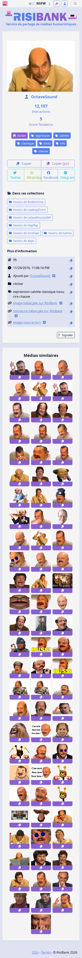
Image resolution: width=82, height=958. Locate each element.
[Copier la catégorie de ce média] (71, 284)
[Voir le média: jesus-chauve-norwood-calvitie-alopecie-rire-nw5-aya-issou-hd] (62, 412)
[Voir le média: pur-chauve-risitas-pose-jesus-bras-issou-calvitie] (41, 540)
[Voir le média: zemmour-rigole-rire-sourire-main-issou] (62, 881)
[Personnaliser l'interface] (56, 4)
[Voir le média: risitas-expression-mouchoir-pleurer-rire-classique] (19, 455)
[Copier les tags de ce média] (71, 292)
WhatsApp (34, 177)
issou (47, 143)
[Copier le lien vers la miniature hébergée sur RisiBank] (71, 312)
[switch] (31, 3)
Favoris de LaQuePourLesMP (32, 217)
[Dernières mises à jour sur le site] (49, 4)
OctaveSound (43, 96)
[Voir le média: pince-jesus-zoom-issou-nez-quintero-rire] (41, 924)
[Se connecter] (65, 4)
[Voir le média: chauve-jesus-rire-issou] (19, 626)
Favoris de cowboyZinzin (29, 210)
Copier (26, 163)
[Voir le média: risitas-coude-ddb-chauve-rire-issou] (62, 817)
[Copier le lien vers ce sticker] (19, 377)
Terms (46, 952)
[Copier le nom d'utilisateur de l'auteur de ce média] (71, 276)
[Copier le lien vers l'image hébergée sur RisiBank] (71, 304)
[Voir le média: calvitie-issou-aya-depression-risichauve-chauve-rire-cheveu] (41, 370)
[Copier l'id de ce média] (71, 260)
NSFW (41, 3)
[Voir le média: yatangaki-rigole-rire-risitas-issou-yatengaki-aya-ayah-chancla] (41, 881)
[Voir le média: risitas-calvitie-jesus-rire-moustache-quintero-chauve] (41, 711)
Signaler (67, 335)
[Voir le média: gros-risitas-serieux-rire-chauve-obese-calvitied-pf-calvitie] (62, 562)
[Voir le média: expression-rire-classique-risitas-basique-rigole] (19, 434)
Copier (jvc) (60, 163)
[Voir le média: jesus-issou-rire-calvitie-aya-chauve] (41, 412)
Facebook (51, 177)
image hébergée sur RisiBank (35, 303)
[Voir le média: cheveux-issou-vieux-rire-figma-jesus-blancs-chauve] (19, 476)
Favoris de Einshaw (26, 233)
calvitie (64, 135)
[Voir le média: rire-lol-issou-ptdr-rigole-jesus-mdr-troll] (19, 903)
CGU (35, 952)
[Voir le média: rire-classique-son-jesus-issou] (41, 476)
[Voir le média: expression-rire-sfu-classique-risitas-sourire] (41, 434)
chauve (43, 151)
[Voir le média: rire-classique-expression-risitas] (62, 455)
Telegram (67, 177)
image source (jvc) (27, 322)
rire (62, 143)
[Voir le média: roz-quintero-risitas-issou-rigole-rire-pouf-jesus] (41, 903)
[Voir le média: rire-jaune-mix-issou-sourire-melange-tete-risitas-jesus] (19, 881)
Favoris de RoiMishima (28, 202)
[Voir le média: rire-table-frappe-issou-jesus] (19, 839)
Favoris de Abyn (23, 241)
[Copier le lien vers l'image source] (71, 323)
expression (42, 135)
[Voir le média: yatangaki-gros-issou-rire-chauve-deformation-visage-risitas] (41, 796)
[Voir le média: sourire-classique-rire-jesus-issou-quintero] (41, 583)
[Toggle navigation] (75, 4)
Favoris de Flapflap (25, 225)
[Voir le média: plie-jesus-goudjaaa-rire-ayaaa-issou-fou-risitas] (62, 839)
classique (27, 143)
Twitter (15, 177)
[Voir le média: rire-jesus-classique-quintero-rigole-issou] (41, 498)
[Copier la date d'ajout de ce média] (71, 268)
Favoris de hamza (60, 233)
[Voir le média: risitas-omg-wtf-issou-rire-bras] (62, 903)
